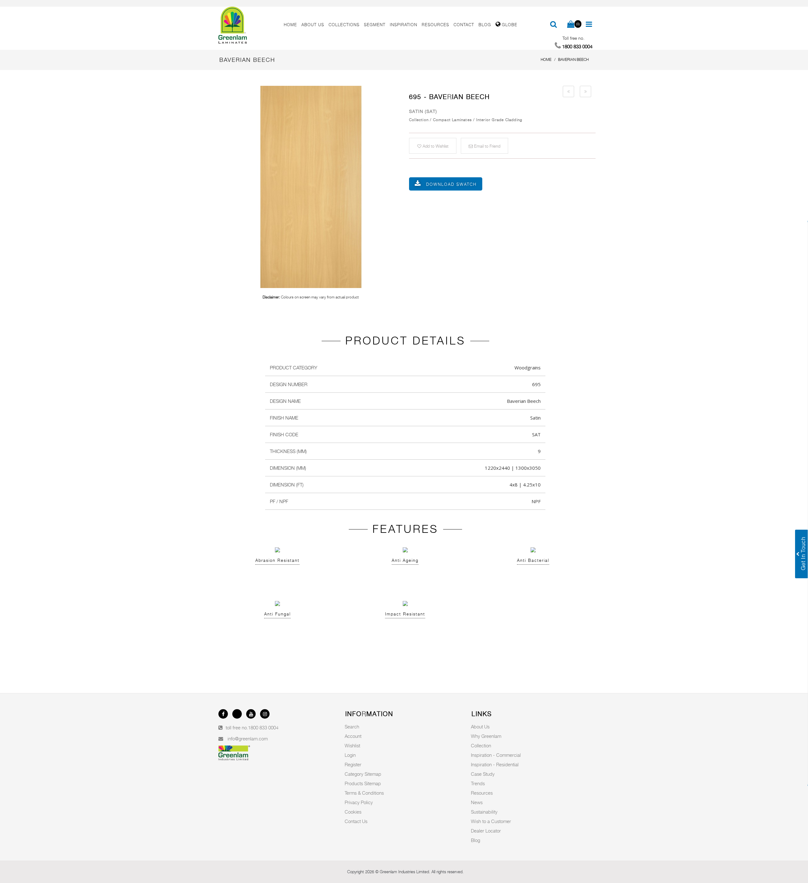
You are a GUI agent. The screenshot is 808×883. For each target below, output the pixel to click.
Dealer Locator (486, 830)
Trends (478, 783)
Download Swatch (451, 184)
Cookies (353, 812)
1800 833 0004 (263, 727)
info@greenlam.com (248, 738)
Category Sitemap (363, 774)
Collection (481, 745)
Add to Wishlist (435, 146)
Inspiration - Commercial (496, 755)
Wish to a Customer (491, 821)
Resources (482, 793)
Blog (475, 840)
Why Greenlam (486, 736)
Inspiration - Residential (495, 764)
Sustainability (484, 812)
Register (353, 764)
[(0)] (570, 24)
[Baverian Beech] (310, 187)
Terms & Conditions (364, 793)
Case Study (483, 774)
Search (352, 726)
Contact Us (356, 821)
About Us (480, 726)
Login (350, 755)
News (477, 802)
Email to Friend (486, 146)
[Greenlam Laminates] (247, 25)
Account (353, 736)
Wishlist (352, 745)
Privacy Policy (359, 802)
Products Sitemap (363, 783)
